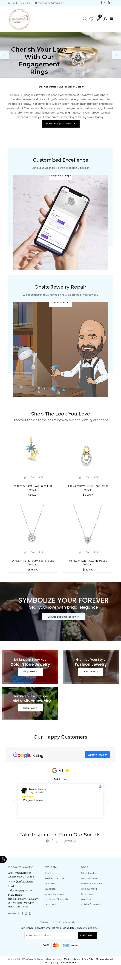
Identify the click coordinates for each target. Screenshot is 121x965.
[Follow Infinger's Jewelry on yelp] (109, 3)
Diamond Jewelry (90, 878)
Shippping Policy (104, 959)
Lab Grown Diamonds (56, 899)
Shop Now (29, 671)
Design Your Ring (59, 175)
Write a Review (97, 755)
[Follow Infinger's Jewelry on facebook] (101, 3)
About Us (49, 873)
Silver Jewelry (88, 894)
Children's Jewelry (91, 904)
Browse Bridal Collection (62, 616)
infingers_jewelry (62, 841)
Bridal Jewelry (88, 873)
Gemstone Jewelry (91, 883)
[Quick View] (41, 477)
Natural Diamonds (54, 894)
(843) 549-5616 (24, 881)
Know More (59, 302)
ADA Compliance (72, 959)
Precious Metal (89, 888)
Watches (86, 899)
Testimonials (52, 904)
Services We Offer (55, 878)
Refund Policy (88, 959)
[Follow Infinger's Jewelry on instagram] (105, 3)
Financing (50, 883)
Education (50, 888)
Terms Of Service (68, 962)
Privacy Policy (51, 962)
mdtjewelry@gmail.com (51, 3)
